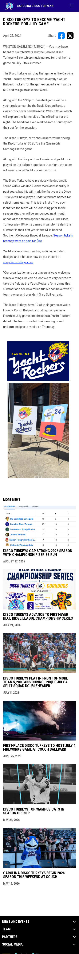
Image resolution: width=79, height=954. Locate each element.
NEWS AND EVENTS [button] (15, 921)
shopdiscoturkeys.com (18, 262)
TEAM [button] (6, 929)
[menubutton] (72, 5)
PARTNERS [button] (9, 937)
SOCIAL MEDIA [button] (12, 944)
